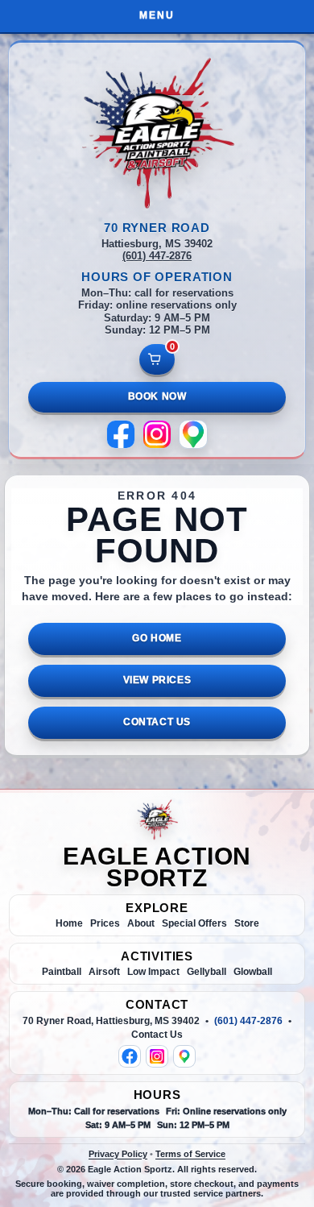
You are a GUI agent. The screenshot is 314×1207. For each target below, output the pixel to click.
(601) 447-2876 (157, 256)
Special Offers (194, 923)
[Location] (193, 434)
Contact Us (157, 722)
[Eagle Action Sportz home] (157, 819)
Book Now (157, 396)
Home (69, 923)
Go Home (156, 638)
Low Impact (153, 972)
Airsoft (104, 972)
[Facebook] (120, 434)
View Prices (157, 680)
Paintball (61, 972)
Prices (105, 923)
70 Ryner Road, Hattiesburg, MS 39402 (111, 1021)
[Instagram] (157, 434)
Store (246, 923)
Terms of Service (190, 1154)
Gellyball (206, 972)
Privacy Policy (118, 1154)
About (141, 923)
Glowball (252, 972)
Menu (157, 15)
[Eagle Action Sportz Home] (157, 132)
